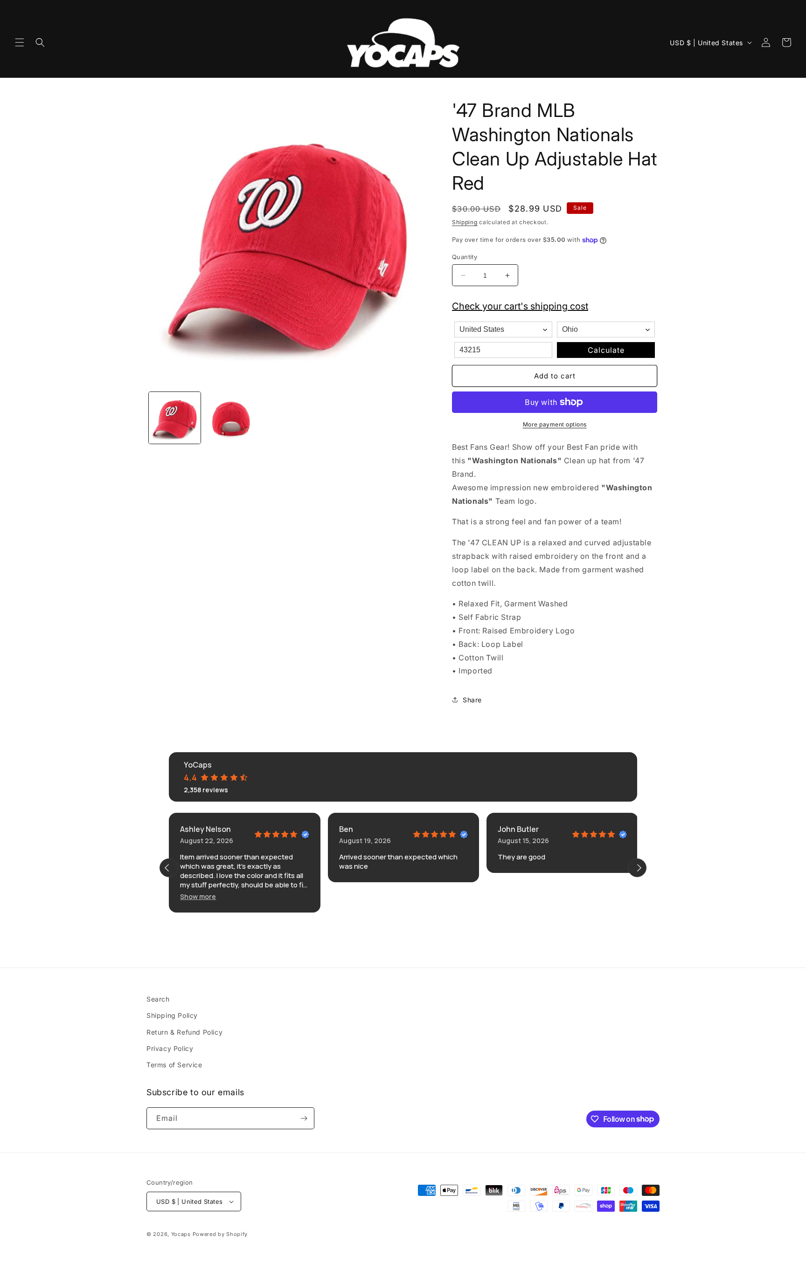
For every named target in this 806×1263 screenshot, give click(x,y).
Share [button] (472, 700)
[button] (19, 42)
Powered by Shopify (220, 1234)
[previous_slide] (169, 867)
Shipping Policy (172, 1015)
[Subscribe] (303, 1118)
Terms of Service (174, 1065)
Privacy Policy (169, 1048)
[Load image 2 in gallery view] (231, 418)
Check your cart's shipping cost (520, 306)
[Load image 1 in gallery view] (175, 418)
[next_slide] (637, 867)
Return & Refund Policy (184, 1032)
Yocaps (181, 1234)
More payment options (555, 424)
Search (158, 999)
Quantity (464, 257)
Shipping (465, 222)
